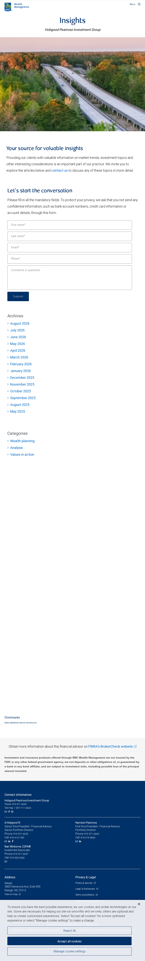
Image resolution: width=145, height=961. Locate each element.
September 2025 (22, 398)
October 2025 (20, 391)
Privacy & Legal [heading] (85, 877)
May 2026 (17, 344)
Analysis (16, 448)
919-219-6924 (88, 837)
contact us (59, 170)
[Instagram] (12, 811)
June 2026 (18, 337)
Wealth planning (22, 441)
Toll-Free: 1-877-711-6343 (18, 807)
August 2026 (19, 323)
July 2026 (17, 330)
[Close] (139, 904)
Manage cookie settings (70, 951)
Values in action (22, 454)
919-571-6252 (20, 833)
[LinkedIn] (9, 841)
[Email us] (6, 811)
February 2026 (21, 364)
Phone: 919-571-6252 (16, 804)
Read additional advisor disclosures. (21, 722)
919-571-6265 (91, 833)
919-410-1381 (17, 837)
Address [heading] (10, 877)
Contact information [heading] (18, 795)
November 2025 (22, 384)
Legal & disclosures (85, 888)
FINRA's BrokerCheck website (110, 746)
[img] (72, 84)
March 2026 (19, 357)
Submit (18, 296)
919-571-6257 (20, 854)
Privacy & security (84, 882)
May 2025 (17, 411)
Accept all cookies (69, 941)
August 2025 (19, 404)
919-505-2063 (17, 857)
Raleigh (8, 883)
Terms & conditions (85, 894)
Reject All (69, 930)
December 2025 (22, 377)
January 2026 (20, 371)
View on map (11, 894)
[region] (72, 930)
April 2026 (17, 350)
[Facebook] (9, 811)
